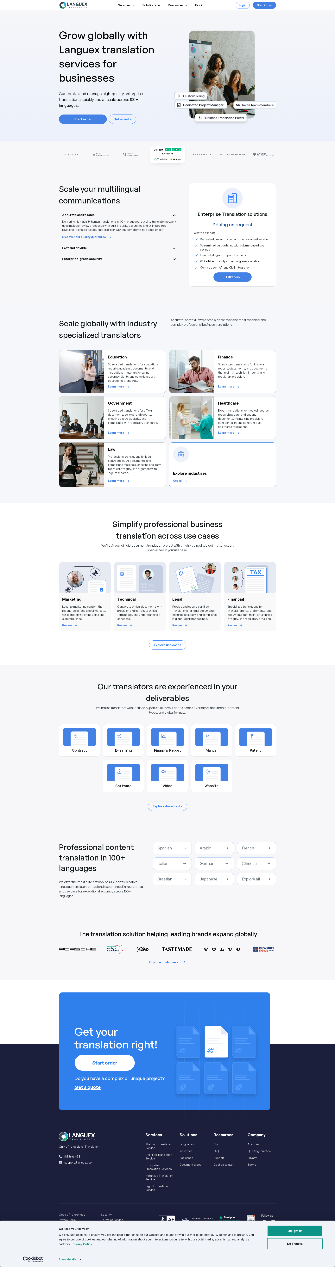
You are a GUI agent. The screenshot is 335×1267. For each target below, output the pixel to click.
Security (106, 1214)
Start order (83, 119)
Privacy (252, 1157)
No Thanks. (295, 1243)
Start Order (264, 5)
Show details (67, 1259)
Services (124, 5)
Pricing (200, 5)
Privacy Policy (67, 1219)
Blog (216, 1144)
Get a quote (122, 119)
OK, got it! (295, 1231)
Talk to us (232, 277)
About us (253, 1144)
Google (177, 159)
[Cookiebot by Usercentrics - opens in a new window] (33, 1259)
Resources (176, 5)
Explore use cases (167, 645)
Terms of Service (112, 1219)
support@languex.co (78, 1162)
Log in (242, 5)
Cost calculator (224, 1164)
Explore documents (167, 806)
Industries (186, 1151)
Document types (190, 1164)
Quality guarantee (259, 1151)
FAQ (216, 1151)
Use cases (186, 1157)
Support (219, 1157)
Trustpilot (162, 159)
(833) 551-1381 (72, 1156)
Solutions (149, 5)
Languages (187, 1144)
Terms (252, 1164)
